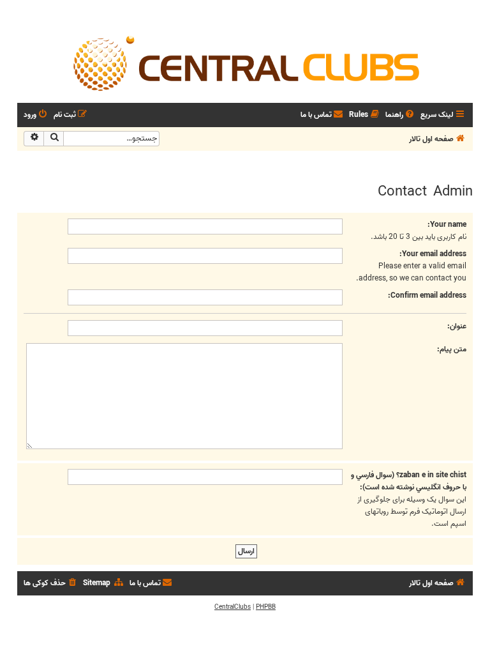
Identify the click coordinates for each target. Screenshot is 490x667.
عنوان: (456, 326)
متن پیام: (451, 349)
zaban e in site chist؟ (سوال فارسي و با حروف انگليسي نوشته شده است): (408, 481)
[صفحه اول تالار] (245, 63)
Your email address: (432, 254)
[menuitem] (400, 115)
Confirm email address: (427, 295)
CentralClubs (232, 607)
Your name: (446, 224)
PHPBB (266, 607)
